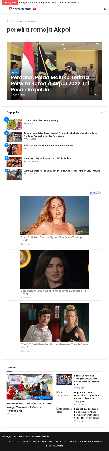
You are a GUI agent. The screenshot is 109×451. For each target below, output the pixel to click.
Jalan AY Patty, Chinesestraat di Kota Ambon (47, 158)
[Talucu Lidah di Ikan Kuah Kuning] (14, 124)
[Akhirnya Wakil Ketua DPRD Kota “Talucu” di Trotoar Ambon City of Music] (14, 174)
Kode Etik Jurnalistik (55, 445)
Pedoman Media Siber (42, 441)
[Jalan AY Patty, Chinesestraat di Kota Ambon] (14, 162)
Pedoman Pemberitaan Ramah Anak (86, 441)
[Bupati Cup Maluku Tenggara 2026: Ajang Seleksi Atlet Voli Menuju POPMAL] (64, 379)
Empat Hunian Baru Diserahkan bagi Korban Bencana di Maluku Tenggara (86, 397)
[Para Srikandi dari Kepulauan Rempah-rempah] (14, 149)
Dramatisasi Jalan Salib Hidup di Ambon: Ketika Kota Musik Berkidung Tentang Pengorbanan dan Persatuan (60, 134)
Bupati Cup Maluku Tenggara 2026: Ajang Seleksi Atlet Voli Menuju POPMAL (86, 380)
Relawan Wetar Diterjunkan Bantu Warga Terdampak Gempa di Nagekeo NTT (29, 407)
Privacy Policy (60, 441)
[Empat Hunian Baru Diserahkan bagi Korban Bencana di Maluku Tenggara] (64, 396)
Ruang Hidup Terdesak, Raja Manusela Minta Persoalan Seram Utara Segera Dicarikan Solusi (61, 2)
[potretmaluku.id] (22, 9)
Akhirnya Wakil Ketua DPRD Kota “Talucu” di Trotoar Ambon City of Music (62, 170)
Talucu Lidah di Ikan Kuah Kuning (41, 120)
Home (11, 21)
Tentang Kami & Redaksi (19, 441)
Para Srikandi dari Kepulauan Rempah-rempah (48, 145)
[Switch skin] (105, 10)
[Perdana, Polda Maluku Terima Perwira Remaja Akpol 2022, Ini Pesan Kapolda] (54, 71)
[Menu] (3, 10)
